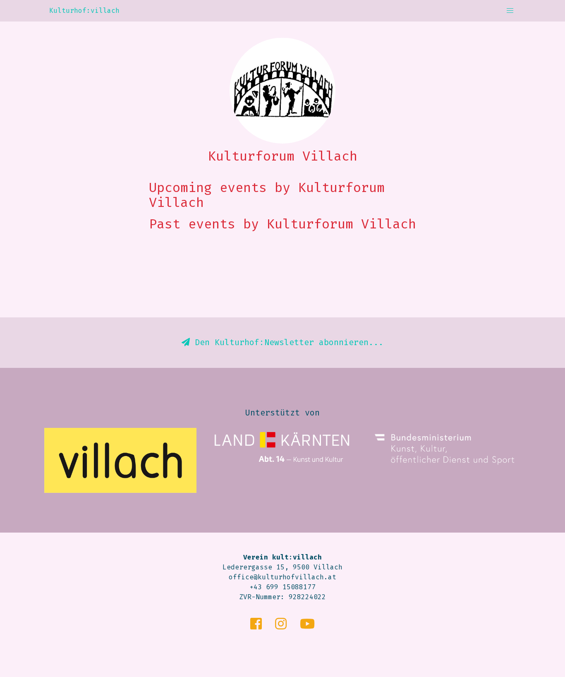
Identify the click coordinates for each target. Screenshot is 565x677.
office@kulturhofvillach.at (282, 577)
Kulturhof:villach (84, 10)
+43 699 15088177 (282, 587)
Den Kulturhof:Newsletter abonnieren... (286, 342)
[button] (510, 11)
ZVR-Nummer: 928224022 (282, 597)
